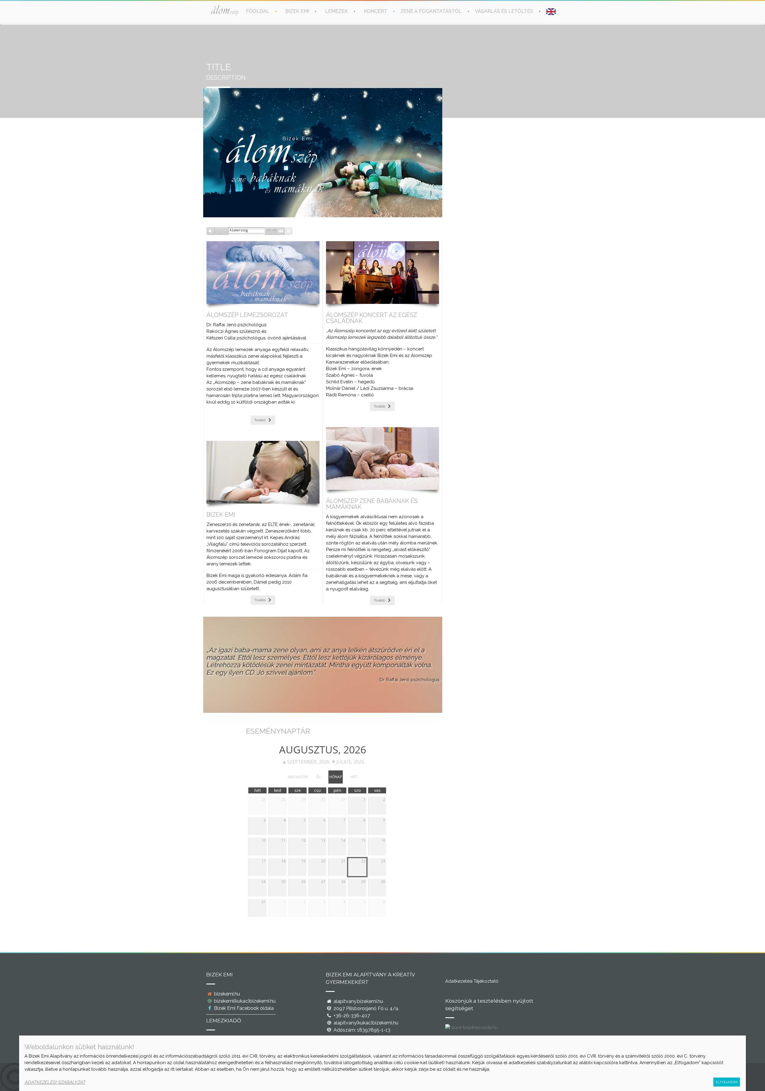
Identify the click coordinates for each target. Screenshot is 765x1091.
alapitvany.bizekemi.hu (357, 1001)
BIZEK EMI (297, 11)
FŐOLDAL (257, 11)
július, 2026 (350, 762)
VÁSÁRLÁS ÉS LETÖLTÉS (504, 11)
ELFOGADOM (727, 1082)
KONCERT (375, 11)
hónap (335, 776)
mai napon (298, 776)
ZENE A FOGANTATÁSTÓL (431, 11)
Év (318, 776)
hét (354, 776)
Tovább (260, 420)
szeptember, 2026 (308, 762)
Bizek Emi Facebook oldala (243, 1008)
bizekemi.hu (226, 994)
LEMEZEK (336, 11)
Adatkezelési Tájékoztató (471, 981)
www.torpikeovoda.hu (474, 1027)
